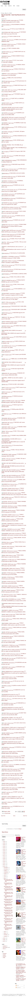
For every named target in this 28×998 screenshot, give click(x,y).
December (6, 867)
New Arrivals (7, 813)
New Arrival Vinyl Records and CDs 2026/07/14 (23, 940)
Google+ (4, 954)
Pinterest (4, 956)
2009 (4, 938)
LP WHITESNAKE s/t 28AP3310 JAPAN (18, 273)
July (5, 875)
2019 (4, 852)
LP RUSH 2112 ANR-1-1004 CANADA (16, 384)
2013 (4, 861)
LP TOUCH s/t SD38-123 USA (14, 36)
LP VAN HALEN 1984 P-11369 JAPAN (18, 309)
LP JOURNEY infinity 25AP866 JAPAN (18, 435)
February (5, 934)
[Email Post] (16, 811)
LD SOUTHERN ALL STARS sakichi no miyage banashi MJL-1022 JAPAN (13, 729)
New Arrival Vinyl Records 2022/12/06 (23, 927)
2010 (4, 866)
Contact (18, 5)
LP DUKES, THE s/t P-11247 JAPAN (17, 238)
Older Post (25, 815)
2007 (4, 941)
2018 (4, 853)
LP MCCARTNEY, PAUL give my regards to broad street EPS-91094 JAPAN (13, 119)
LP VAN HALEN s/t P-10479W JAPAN (17, 253)
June (5, 876)
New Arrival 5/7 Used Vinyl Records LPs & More (8, 925)
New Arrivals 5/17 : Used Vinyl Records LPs (8, 908)
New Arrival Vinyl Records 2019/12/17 (23, 901)
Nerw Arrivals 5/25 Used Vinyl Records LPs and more (8, 889)
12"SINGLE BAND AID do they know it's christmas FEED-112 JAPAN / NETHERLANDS (13, 226)
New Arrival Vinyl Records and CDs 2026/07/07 (23, 914)
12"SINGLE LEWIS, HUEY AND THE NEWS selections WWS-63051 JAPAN (13, 471)
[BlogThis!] (19, 811)
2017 (4, 855)
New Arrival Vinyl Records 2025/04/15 (23, 952)
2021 (4, 849)
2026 (4, 841)
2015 (4, 858)
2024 (4, 844)
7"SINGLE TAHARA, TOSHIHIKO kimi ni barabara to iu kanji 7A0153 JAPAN (13, 526)
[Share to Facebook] (22, 811)
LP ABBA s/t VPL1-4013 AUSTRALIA (14, 77)
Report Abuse (5, 832)
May (5, 878)
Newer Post (3, 815)
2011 (4, 864)
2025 (4, 843)
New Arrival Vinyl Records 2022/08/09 (23, 839)
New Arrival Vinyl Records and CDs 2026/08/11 (23, 877)
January (5, 936)
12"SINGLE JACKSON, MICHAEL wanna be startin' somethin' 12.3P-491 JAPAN (11, 110)
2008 (4, 939)
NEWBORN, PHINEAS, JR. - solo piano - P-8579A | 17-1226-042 (21, 968)
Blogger (20, 828)
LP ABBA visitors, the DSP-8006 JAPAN (18, 358)
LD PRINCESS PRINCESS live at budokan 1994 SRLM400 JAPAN (12, 709)
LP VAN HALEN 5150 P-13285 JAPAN (18, 306)
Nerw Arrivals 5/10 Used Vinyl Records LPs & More (8, 921)
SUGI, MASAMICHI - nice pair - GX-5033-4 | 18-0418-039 (21, 964)
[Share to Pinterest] (24, 811)
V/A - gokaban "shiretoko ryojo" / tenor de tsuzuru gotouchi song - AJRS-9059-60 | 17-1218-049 (21, 972)
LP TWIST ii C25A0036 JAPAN (13, 48)
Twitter (4, 957)
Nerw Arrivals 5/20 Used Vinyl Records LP (8, 900)
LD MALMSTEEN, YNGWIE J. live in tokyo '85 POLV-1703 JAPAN (12, 719)
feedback (4, 946)
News (4, 948)
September (6, 872)
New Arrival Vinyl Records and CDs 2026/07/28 (23, 851)
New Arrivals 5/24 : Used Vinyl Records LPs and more (8, 893)
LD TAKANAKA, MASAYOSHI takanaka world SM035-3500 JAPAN (12, 743)
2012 (4, 863)
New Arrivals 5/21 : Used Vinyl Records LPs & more (8, 896)
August (5, 873)
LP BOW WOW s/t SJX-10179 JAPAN (17, 173)
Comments (19, 987)
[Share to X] (21, 811)
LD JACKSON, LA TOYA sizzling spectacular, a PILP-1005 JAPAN (12, 779)
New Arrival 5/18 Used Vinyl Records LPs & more (8, 905)
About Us (10, 5)
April (5, 931)
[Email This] (18, 811)
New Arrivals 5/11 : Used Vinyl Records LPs (8, 919)
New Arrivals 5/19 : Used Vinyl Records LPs (8, 902)
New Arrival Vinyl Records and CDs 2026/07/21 (23, 863)
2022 (4, 847)
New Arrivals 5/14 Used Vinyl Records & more (8, 911)
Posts (18, 985)
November (6, 869)
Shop (6, 5)
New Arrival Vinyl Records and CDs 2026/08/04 (23, 889)
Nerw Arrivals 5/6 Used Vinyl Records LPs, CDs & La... (8, 928)
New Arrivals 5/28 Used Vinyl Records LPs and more (8, 880)
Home (2, 5)
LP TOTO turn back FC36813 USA (17, 28)
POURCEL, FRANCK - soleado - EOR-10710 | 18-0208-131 (21, 976)
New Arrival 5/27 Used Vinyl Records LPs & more (8, 884)
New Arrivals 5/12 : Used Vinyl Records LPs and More (8, 916)
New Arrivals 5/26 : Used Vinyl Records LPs (8, 887)
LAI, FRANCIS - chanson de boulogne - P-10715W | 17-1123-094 (21, 979)
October (5, 870)
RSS (14, 5)
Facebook (4, 953)
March (5, 933)
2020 (4, 850)
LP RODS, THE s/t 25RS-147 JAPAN (16, 276)
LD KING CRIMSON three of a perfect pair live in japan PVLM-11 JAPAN (14, 673)
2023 (4, 846)
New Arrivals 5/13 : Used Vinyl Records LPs (8, 913)
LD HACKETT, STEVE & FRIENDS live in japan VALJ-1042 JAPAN (12, 798)
